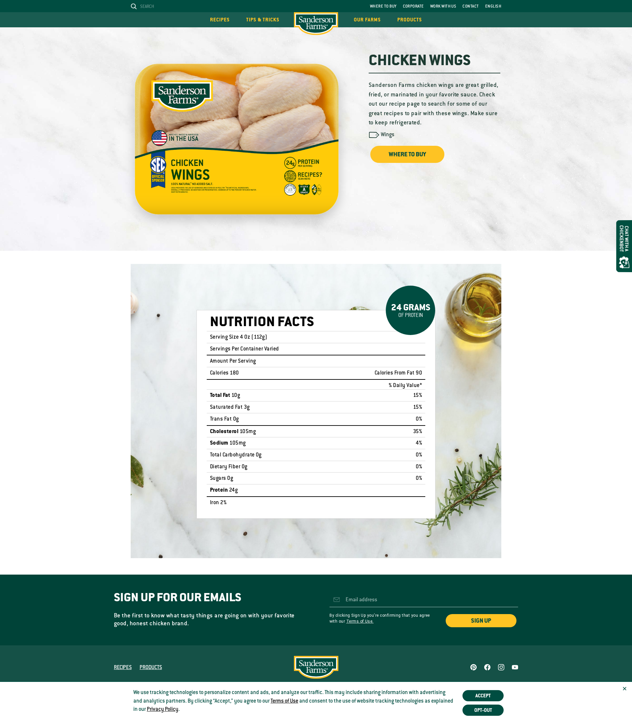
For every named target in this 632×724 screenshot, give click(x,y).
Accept (483, 695)
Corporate (413, 6)
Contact (470, 6)
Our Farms (367, 19)
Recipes (220, 19)
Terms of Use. (360, 621)
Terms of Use (284, 701)
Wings (387, 135)
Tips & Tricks (262, 19)
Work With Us (443, 6)
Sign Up (481, 620)
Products (409, 19)
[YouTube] (515, 667)
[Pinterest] (473, 667)
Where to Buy (383, 6)
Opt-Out (483, 710)
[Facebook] (487, 667)
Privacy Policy (162, 709)
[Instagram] (501, 667)
